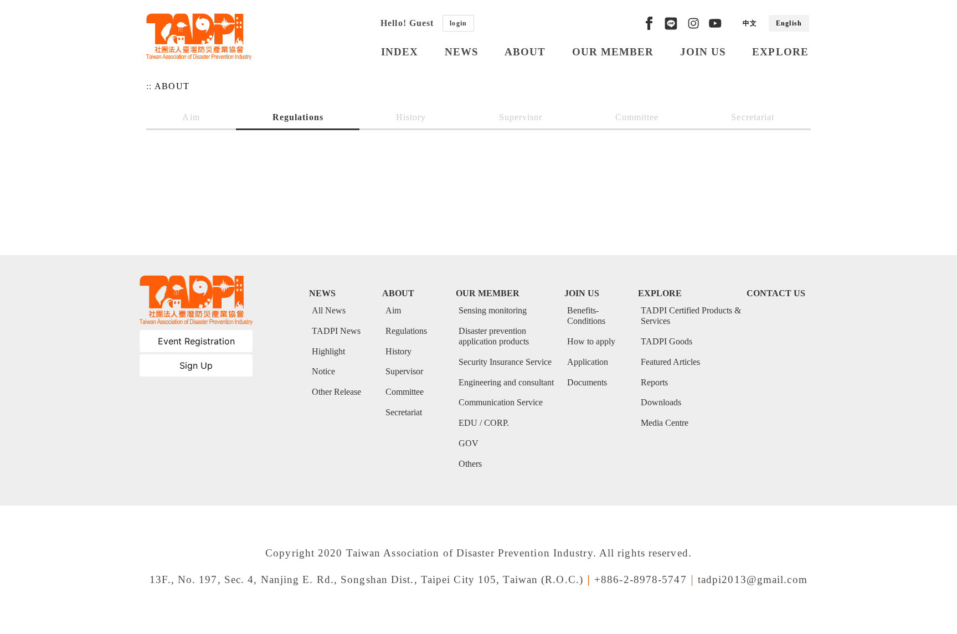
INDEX (400, 52)
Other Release (336, 391)
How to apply (591, 341)
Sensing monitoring (493, 310)
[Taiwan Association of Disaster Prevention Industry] (199, 36)
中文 (750, 23)
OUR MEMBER (613, 52)
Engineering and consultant (506, 382)
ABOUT (525, 52)
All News (329, 310)
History (411, 117)
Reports (654, 382)
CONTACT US (776, 293)
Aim (190, 117)
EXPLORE (780, 52)
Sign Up (196, 365)
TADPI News (336, 331)
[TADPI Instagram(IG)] (693, 23)
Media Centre (664, 422)
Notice (323, 371)
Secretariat (752, 117)
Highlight (328, 351)
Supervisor (521, 117)
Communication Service (501, 402)
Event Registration (196, 341)
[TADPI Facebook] (649, 23)
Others (470, 463)
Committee (637, 117)
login (458, 23)
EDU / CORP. (484, 422)
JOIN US (703, 52)
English (789, 23)
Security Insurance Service (505, 362)
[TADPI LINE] (671, 23)
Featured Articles (670, 362)
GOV (468, 443)
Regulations (297, 117)
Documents (587, 382)
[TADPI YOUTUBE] (715, 23)
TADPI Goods (666, 341)
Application (587, 362)
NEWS (461, 52)
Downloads (661, 402)
